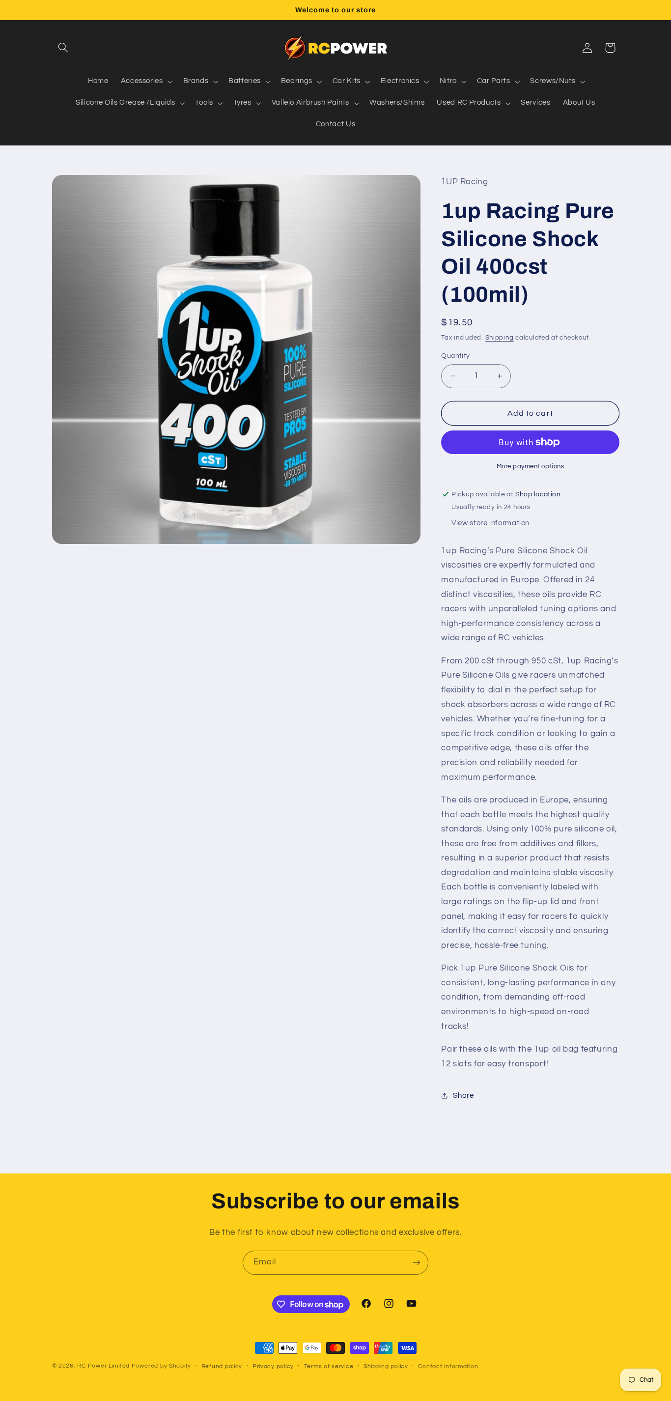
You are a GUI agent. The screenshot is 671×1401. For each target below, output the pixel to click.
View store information (490, 523)
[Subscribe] (416, 1263)
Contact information (448, 1366)
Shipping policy (385, 1366)
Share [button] (463, 1095)
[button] (63, 47)
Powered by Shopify (161, 1366)
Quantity (455, 355)
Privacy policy (273, 1366)
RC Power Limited (103, 1366)
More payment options (530, 466)
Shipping (499, 338)
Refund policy (222, 1366)
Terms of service (329, 1366)
